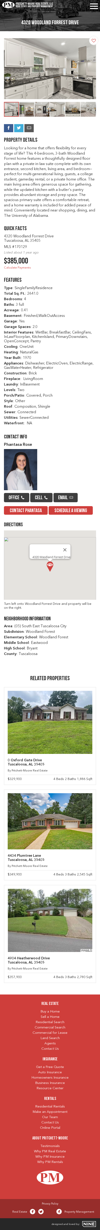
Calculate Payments (17, 267)
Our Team (50, 1117)
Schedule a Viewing (70, 511)
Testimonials (50, 1146)
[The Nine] (89, 1224)
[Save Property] (93, 40)
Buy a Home (50, 1011)
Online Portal (50, 1128)
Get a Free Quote (50, 1067)
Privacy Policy (50, 1203)
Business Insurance (50, 1083)
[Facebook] (32, 1212)
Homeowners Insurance (50, 1078)
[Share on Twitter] (18, 128)
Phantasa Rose (18, 445)
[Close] (64, 549)
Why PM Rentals (50, 1162)
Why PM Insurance (50, 1157)
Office (14, 498)
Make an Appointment (50, 1112)
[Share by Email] (29, 128)
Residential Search (50, 1022)
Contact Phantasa (26, 511)
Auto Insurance (50, 1072)
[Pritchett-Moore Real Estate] (27, 6)
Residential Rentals (50, 1106)
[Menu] (94, 5)
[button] (92, 68)
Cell (39, 498)
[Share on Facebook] (8, 128)
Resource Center (50, 1088)
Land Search (50, 1038)
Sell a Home (50, 1017)
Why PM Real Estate (50, 1151)
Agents (50, 1043)
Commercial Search (50, 1027)
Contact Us (50, 1049)
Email (63, 498)
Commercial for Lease (50, 1033)
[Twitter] (41, 1212)
